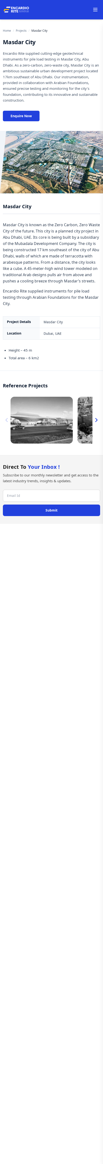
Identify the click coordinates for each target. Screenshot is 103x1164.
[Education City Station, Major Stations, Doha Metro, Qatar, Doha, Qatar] (42, 420)
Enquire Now (21, 116)
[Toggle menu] (95, 9)
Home (7, 31)
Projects (21, 31)
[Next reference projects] (96, 420)
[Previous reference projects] (7, 420)
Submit (51, 510)
